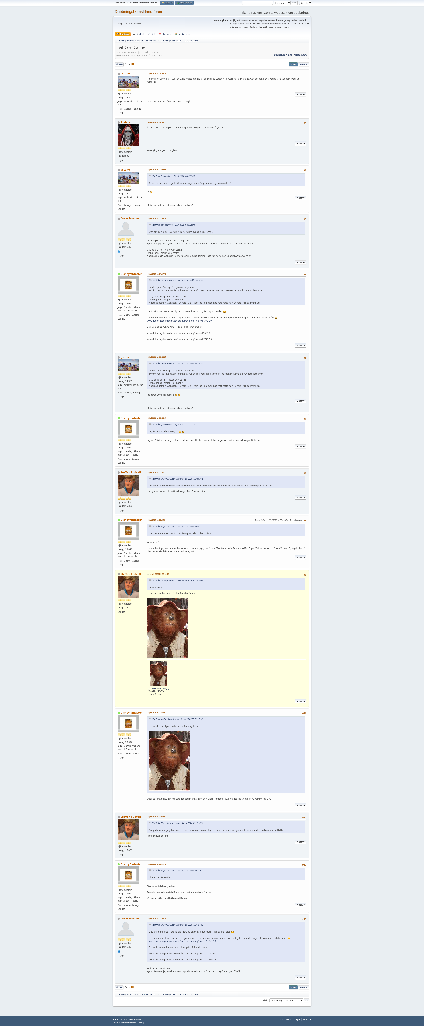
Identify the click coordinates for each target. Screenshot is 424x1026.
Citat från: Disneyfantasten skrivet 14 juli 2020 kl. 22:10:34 (177, 580)
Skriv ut (304, 64)
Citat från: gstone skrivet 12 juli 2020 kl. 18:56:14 (173, 224)
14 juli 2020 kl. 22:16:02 (156, 712)
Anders (125, 122)
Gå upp (119, 987)
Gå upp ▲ (307, 1019)
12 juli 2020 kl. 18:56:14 (156, 73)
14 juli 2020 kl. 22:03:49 (156, 418)
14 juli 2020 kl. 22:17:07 (156, 816)
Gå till (265, 1000)
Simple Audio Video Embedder (124, 1023)
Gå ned (119, 64)
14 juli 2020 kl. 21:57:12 (156, 274)
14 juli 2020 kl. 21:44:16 (156, 218)
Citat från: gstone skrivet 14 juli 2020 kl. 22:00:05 (173, 424)
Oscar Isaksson (131, 218)
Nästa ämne (301, 55)
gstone (125, 73)
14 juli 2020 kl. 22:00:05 (156, 357)
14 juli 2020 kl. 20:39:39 (156, 122)
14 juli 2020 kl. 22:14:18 (159, 574)
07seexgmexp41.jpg (159, 688)
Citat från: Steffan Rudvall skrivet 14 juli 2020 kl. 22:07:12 (177, 526)
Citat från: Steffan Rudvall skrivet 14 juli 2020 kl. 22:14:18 (177, 719)
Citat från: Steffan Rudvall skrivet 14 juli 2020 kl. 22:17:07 (177, 870)
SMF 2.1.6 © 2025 (120, 1019)
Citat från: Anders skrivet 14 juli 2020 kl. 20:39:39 (173, 176)
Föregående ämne (282, 55)
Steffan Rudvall (131, 472)
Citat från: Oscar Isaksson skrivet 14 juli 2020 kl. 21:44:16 (177, 280)
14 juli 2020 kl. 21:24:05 (156, 169)
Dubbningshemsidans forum (139, 11)
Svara (293, 64)
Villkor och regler (293, 1019)
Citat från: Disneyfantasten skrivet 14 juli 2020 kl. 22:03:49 (177, 478)
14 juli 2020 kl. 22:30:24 (156, 918)
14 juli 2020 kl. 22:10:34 (156, 520)
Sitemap (141, 1023)
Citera (302, 94)
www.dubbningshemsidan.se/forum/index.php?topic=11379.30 (179, 320)
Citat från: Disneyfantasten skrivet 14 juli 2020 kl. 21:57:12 (177, 924)
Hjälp (282, 1019)
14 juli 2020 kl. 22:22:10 (156, 864)
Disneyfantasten (132, 274)
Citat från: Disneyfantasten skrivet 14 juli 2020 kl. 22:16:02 (177, 823)
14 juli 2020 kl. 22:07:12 (156, 472)
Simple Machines (135, 1019)
